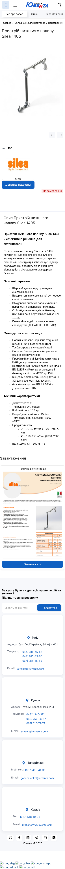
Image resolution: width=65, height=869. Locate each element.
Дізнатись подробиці (18, 184)
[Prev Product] (52, 135)
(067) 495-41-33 (35, 770)
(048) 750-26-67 (35, 718)
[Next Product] (60, 135)
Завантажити (32, 564)
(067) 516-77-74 (35, 723)
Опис (34, 13)
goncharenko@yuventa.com (37, 778)
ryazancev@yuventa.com (37, 824)
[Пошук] (59, 5)
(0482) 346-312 (35, 714)
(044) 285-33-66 (31, 656)
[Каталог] (15, 5)
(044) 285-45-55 (31, 651)
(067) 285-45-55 (31, 660)
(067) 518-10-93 (30, 816)
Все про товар (14, 13)
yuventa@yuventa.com (30, 668)
